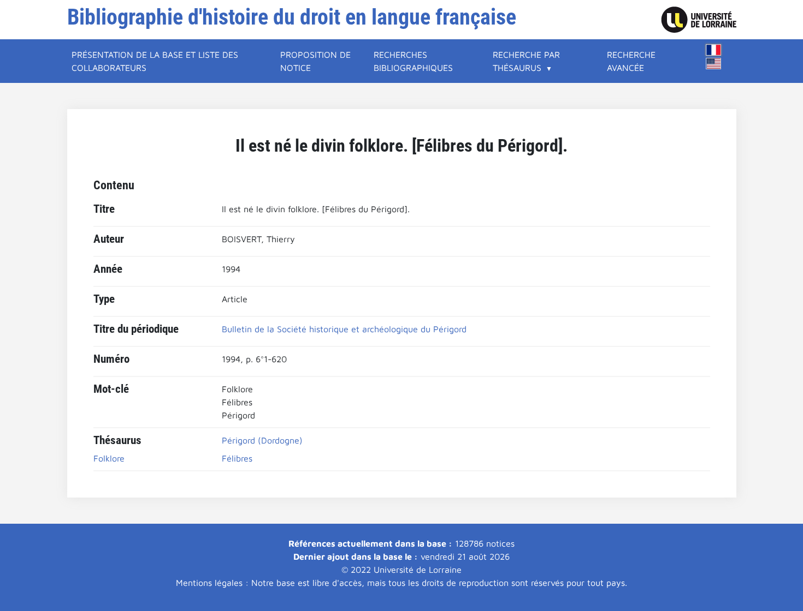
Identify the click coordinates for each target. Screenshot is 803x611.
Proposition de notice (315, 61)
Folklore (109, 458)
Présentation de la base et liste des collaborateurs (155, 61)
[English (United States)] (713, 63)
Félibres (237, 458)
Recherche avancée (631, 61)
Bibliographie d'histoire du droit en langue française (291, 17)
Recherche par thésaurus (526, 61)
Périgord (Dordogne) (262, 440)
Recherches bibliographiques (413, 61)
